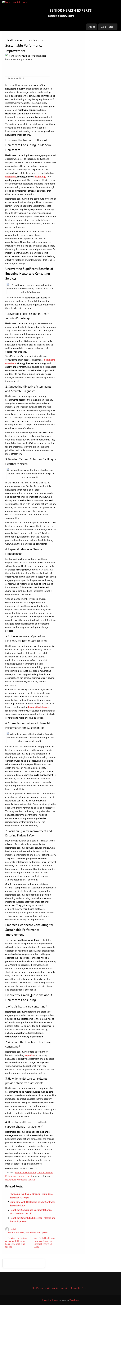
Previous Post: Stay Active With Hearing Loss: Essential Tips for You (16, 1242)
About (92, 26)
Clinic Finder (106, 26)
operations (10, 176)
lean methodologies (38, 707)
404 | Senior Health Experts (45, 1288)
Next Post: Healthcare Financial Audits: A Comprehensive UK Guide (44, 1242)
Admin (14, 1229)
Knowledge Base (78, 1288)
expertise (29, 1055)
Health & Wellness (16, 1232)
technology (40, 176)
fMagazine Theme (50, 1300)
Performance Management (36, 1232)
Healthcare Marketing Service (20, 1179)
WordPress (74, 1300)
